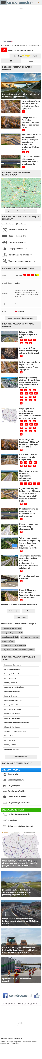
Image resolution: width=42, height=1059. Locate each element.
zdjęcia (28, 611)
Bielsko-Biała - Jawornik (12, 736)
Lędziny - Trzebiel (10, 683)
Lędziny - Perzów (10, 678)
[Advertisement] (21, 24)
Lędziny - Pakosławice (12, 718)
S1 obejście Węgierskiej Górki (12, 633)
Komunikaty (15, 1044)
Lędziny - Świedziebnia (12, 669)
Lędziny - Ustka (9, 740)
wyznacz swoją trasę (21, 757)
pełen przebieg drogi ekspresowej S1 (21, 318)
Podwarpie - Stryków (11, 749)
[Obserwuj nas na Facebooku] (21, 1005)
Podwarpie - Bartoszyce (12, 665)
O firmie (2, 1042)
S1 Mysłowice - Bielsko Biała (12, 629)
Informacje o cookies (30, 1042)
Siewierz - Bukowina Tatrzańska (15, 731)
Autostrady (12, 774)
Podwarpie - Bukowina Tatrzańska (16, 723)
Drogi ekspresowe (15, 780)
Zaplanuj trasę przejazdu (18, 814)
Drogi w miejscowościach (18, 802)
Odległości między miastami (20, 826)
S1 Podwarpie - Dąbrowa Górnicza (14, 645)
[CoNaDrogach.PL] (20, 4)
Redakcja (10, 1042)
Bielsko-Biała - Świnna (12, 727)
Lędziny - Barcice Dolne (12, 709)
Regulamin (17, 1042)
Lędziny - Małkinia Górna (13, 674)
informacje (13, 611)
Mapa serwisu (4, 1044)
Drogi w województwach (18, 797)
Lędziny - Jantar (10, 745)
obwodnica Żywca (8, 641)
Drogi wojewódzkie (16, 791)
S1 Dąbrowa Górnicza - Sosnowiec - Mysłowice (18, 650)
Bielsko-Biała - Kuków (12, 714)
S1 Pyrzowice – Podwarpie (30, 637)
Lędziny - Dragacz (10, 696)
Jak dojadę (12, 820)
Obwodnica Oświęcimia (10, 637)
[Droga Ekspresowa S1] (11, 60)
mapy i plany (21, 617)
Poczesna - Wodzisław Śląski (14, 687)
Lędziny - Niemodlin (11, 705)
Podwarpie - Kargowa (12, 692)
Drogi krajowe (13, 785)
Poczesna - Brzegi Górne (13, 700)
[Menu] (3, 2)
